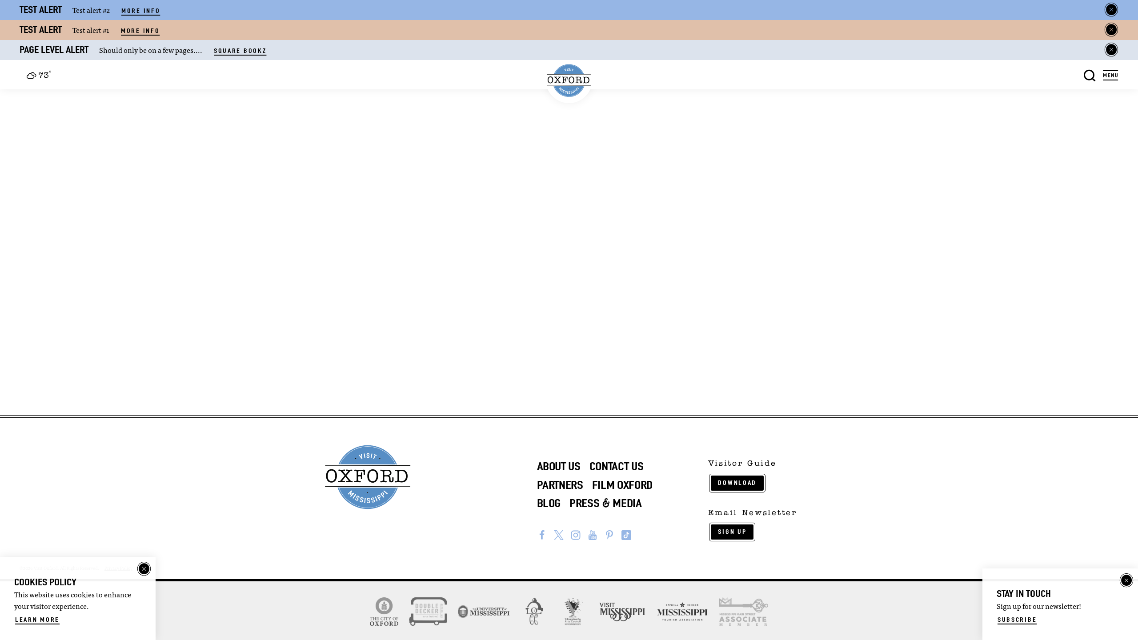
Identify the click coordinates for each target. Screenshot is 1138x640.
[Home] (569, 81)
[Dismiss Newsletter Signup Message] (1126, 580)
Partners (560, 485)
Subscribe (1017, 619)
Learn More (37, 619)
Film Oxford (622, 485)
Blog (549, 503)
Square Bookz (240, 50)
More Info (140, 10)
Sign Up (732, 531)
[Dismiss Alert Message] (1111, 10)
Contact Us (616, 466)
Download (737, 482)
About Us (559, 466)
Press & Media (605, 503)
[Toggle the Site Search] (1090, 74)
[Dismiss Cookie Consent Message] (144, 569)
